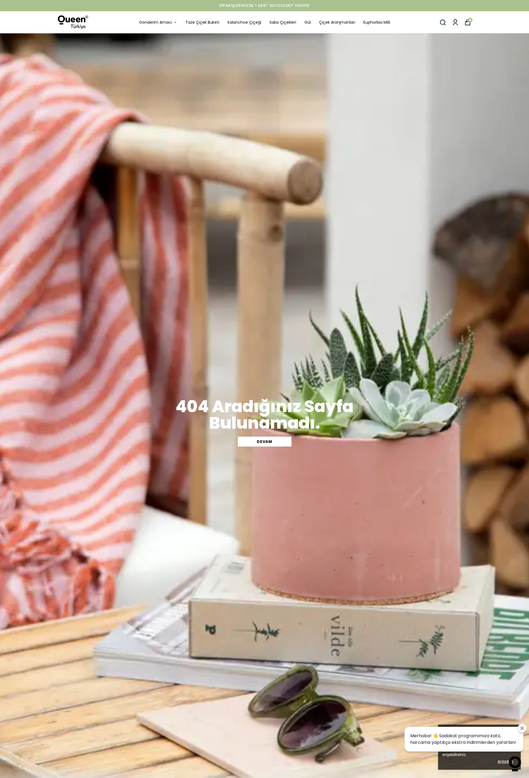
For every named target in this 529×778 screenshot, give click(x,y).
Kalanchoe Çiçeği (244, 22)
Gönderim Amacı (155, 22)
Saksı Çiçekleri (282, 22)
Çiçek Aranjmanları (337, 22)
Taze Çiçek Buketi (202, 22)
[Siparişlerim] (455, 22)
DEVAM (264, 441)
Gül (307, 22)
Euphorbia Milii (376, 22)
